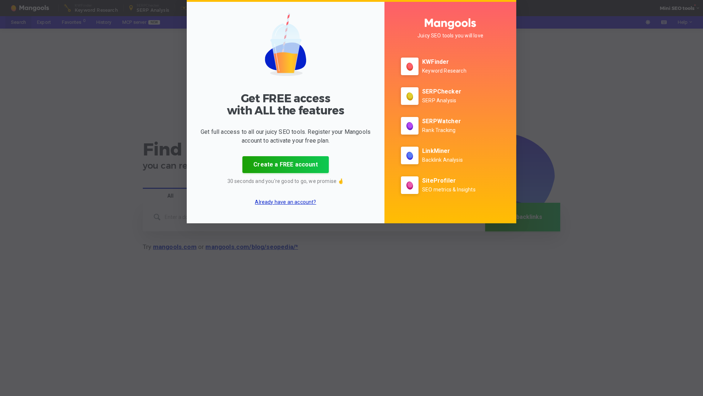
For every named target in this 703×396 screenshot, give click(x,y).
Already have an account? (285, 202)
